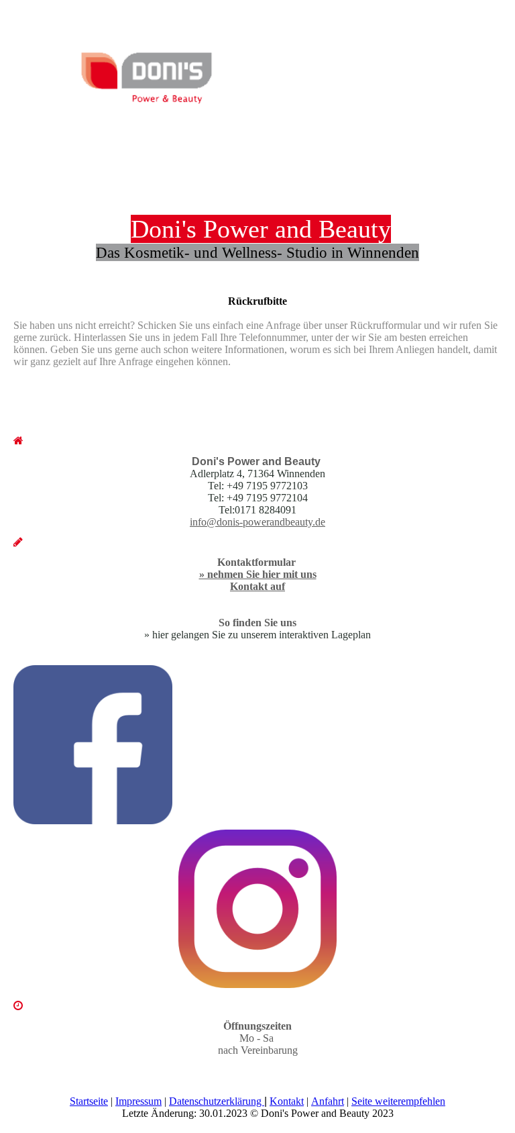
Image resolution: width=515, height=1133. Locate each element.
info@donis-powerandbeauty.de (257, 522)
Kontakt (287, 1101)
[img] (137, 73)
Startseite (89, 1101)
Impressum (138, 1101)
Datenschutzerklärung (216, 1101)
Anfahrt (327, 1101)
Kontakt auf (257, 586)
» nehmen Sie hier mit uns (258, 574)
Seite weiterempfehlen (398, 1101)
